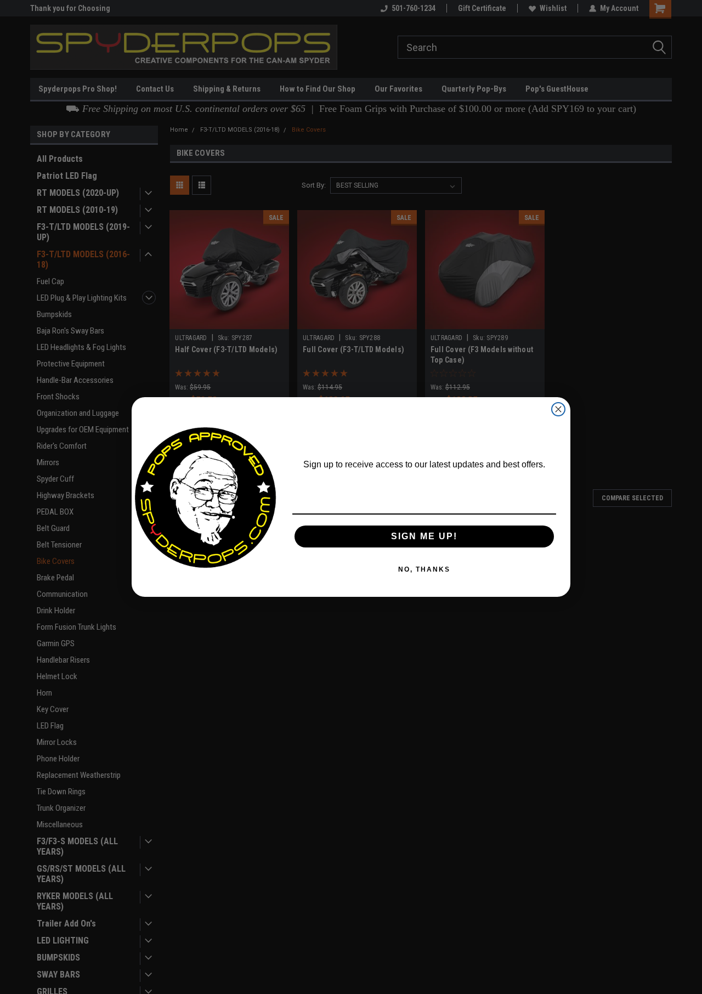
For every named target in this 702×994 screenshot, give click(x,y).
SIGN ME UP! (424, 536)
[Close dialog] (558, 409)
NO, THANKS (424, 569)
